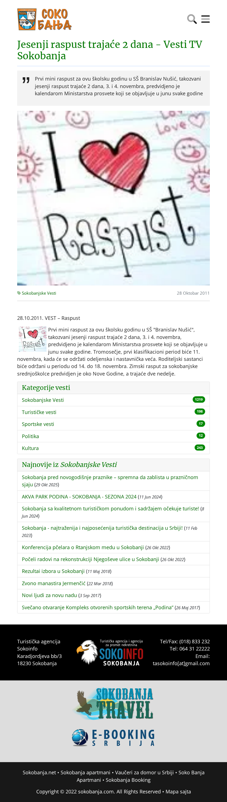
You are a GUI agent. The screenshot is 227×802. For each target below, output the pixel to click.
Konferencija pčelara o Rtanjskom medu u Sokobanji (83, 547)
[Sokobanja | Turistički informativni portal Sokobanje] (45, 19)
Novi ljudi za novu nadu (49, 595)
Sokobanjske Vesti (38, 293)
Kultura (30, 448)
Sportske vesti (38, 424)
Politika (30, 436)
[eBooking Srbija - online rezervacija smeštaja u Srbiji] (113, 741)
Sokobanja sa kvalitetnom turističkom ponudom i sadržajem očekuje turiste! (110, 508)
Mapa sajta (178, 791)
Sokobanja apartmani (85, 772)
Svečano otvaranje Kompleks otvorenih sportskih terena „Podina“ (97, 607)
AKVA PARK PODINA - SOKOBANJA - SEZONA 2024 (79, 496)
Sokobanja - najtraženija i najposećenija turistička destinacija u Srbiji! (102, 528)
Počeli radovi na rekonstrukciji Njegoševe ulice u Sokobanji (90, 559)
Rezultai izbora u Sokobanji (53, 571)
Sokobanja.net (39, 772)
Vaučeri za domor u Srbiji (144, 772)
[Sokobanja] (113, 707)
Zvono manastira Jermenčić (54, 583)
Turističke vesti (39, 412)
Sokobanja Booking (128, 780)
